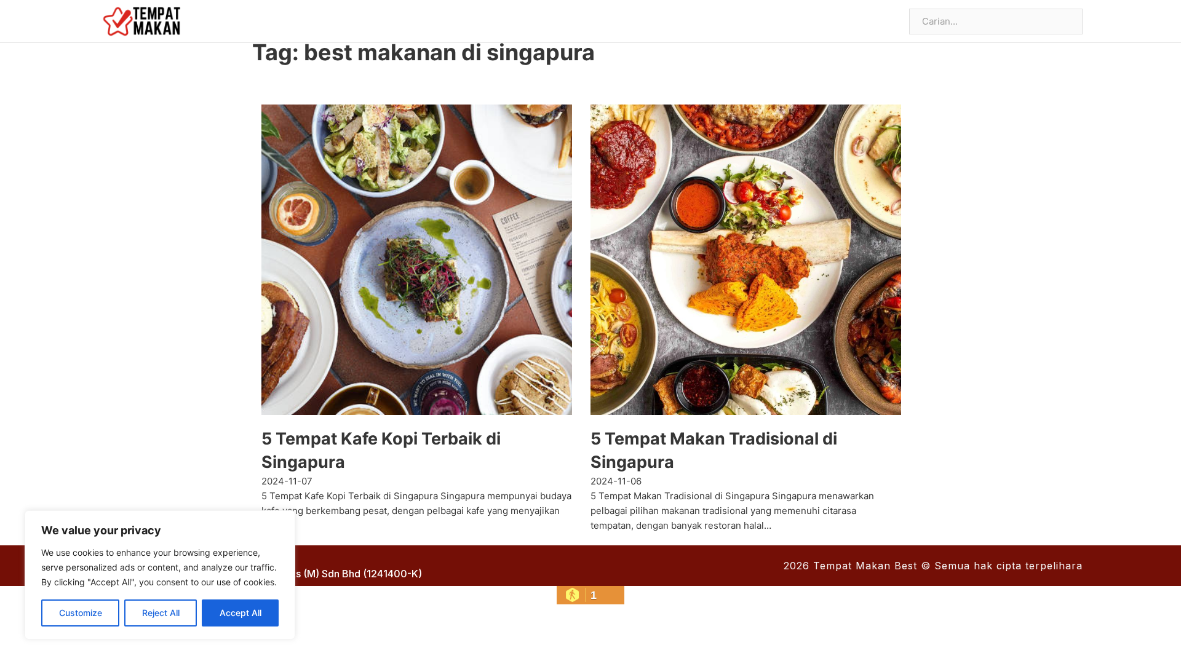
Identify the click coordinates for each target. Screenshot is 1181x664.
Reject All (161, 612)
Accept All (240, 612)
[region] (160, 574)
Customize (80, 612)
